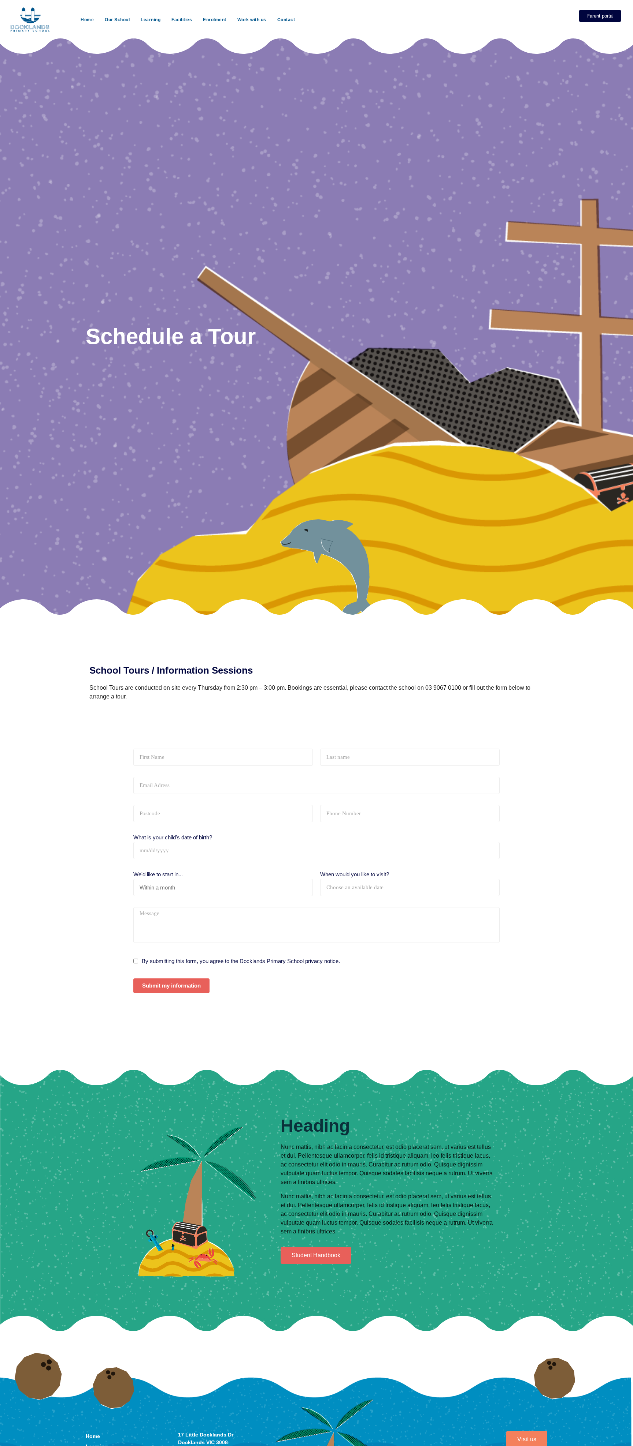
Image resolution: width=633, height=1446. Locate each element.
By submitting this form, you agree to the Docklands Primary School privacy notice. (241, 961)
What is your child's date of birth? (172, 837)
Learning (150, 19)
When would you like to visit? (354, 874)
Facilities (181, 19)
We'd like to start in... (158, 874)
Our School (117, 19)
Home (87, 19)
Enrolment (214, 19)
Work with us (251, 19)
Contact (286, 19)
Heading (315, 1125)
